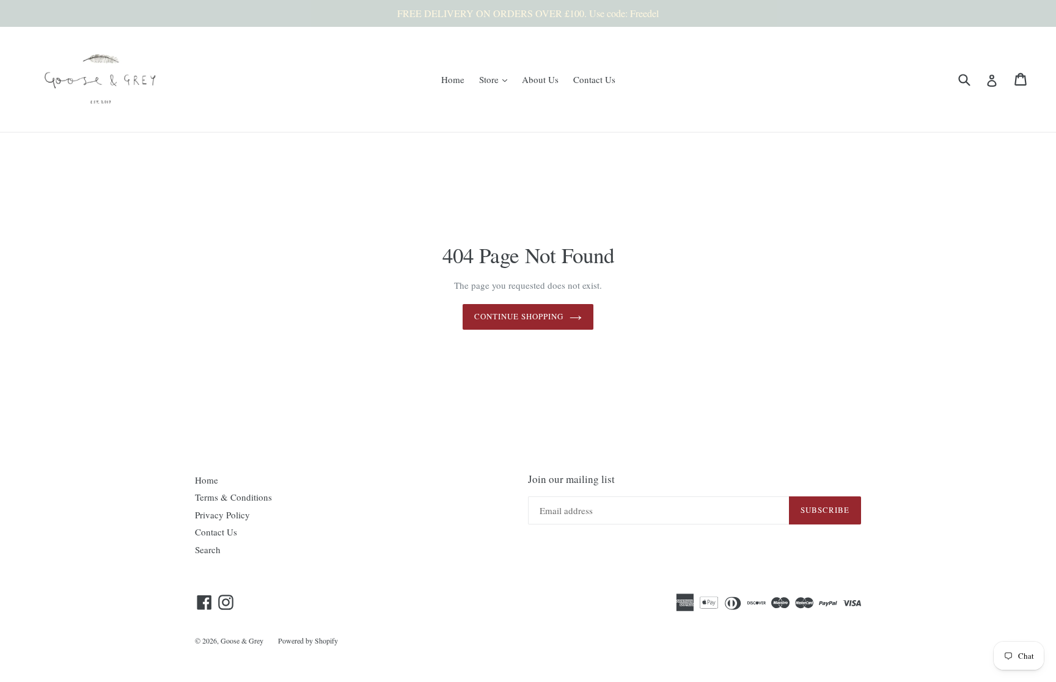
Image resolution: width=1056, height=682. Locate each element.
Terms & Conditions (233, 497)
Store (496, 79)
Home (452, 79)
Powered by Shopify (308, 640)
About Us (540, 79)
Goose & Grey (242, 640)
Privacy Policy (222, 515)
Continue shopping (519, 316)
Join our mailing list (571, 479)
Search (208, 549)
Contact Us (594, 79)
